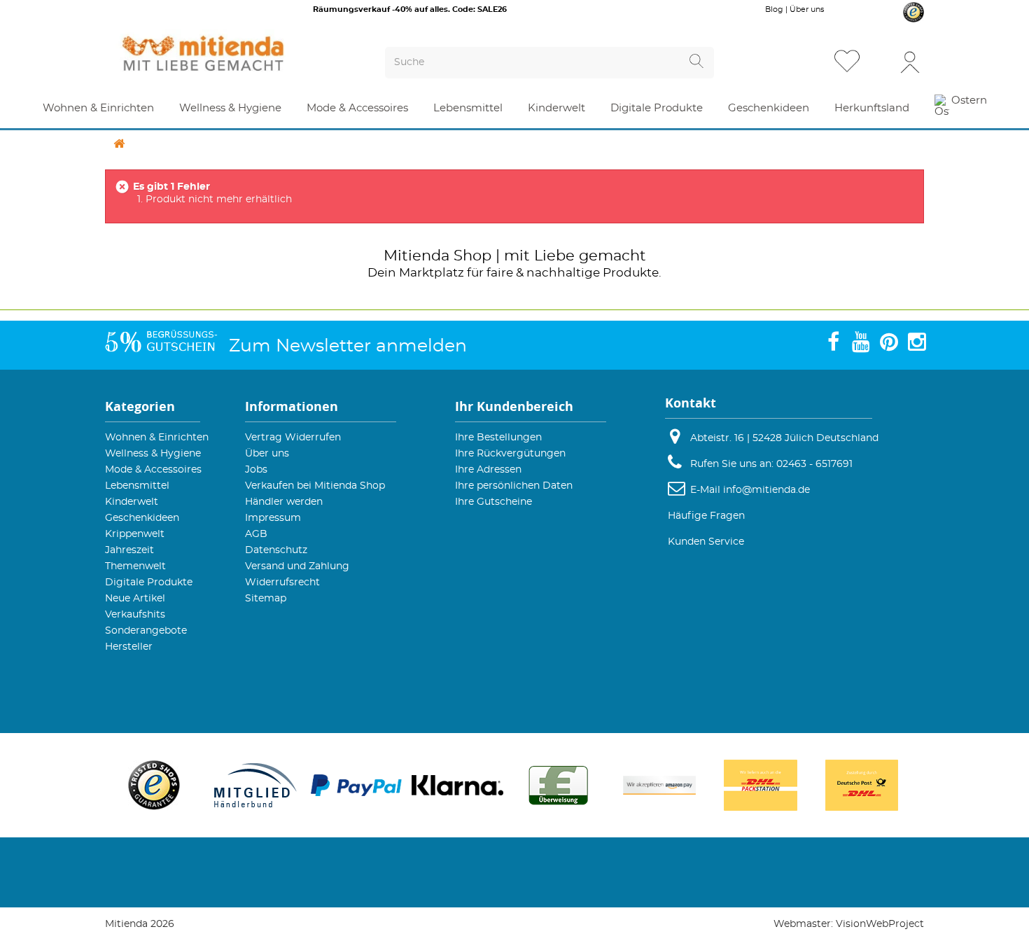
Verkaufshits (135, 615)
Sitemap (265, 599)
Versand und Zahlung (297, 566)
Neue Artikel (135, 599)
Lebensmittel (137, 486)
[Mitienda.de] (228, 53)
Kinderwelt (131, 502)
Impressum (273, 518)
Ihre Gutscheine (493, 502)
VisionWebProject (880, 924)
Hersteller (129, 647)
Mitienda (416, 256)
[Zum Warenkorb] (881, 62)
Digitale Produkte (148, 582)
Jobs (256, 470)
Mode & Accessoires (153, 470)
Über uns (807, 9)
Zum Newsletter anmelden (348, 346)
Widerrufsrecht (282, 582)
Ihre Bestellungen (498, 437)
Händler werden (284, 502)
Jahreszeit (129, 550)
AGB (256, 534)
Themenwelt (135, 566)
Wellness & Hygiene (153, 454)
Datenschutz (276, 550)
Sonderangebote (146, 631)
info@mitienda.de (766, 490)
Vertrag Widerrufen (293, 437)
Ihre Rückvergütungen (510, 454)
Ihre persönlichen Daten (514, 486)
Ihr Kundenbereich (514, 406)
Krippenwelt (134, 534)
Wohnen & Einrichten (157, 437)
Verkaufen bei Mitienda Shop (315, 486)
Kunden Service (706, 542)
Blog (774, 9)
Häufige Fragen (706, 516)
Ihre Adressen (488, 470)
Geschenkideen (142, 518)
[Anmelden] (910, 61)
